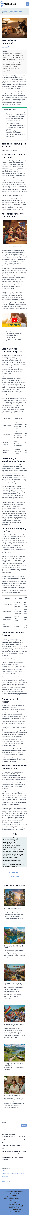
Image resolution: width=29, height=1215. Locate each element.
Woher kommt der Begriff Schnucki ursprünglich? (11, 839)
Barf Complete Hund (14, 1211)
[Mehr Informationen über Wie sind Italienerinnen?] (14, 1085)
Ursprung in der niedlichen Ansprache (13, 59)
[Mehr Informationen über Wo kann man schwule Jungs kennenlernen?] (14, 1013)
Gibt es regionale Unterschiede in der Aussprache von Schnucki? (13, 851)
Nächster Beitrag (14, 877)
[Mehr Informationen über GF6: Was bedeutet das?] (14, 897)
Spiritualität (5, 1176)
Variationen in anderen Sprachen (12, 64)
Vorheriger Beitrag (14, 872)
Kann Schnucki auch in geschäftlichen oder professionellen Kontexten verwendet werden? (11, 845)
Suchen (4, 1122)
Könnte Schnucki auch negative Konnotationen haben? (13, 861)
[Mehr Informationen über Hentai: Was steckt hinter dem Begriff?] (14, 935)
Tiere (3, 1179)
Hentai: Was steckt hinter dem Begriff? (14, 946)
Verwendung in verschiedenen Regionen (14, 61)
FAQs (4, 72)
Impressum (14, 1193)
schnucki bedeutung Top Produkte (12, 54)
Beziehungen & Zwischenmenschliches (14, 46)
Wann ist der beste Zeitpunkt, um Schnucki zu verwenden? (13, 865)
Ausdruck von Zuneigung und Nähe (12, 63)
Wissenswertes (6, 1181)
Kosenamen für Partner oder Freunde (13, 57)
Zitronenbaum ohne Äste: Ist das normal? (14, 1136)
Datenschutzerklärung (14, 1192)
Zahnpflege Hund (14, 1209)
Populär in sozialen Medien (10, 66)
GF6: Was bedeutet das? (12, 908)
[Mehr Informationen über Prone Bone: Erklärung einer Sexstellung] (14, 1053)
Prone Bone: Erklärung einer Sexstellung (13, 1064)
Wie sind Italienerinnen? (12, 1095)
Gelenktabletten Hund (14, 1206)
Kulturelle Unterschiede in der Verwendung (11, 69)
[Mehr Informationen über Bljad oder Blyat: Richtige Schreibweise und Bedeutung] (14, 972)
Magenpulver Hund (14, 1208)
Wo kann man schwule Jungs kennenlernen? (14, 1025)
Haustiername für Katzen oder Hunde (13, 55)
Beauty (4, 1171)
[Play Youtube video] (14, 320)
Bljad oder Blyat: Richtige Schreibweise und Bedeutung (14, 984)
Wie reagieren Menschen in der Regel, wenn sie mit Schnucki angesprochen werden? (13, 856)
